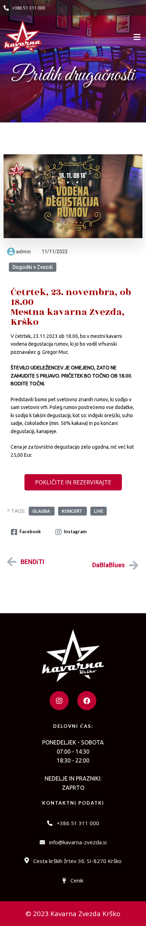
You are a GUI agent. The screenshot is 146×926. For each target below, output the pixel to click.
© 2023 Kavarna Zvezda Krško (73, 913)
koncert (72, 511)
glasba (41, 511)
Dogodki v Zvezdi (32, 267)
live (98, 511)
